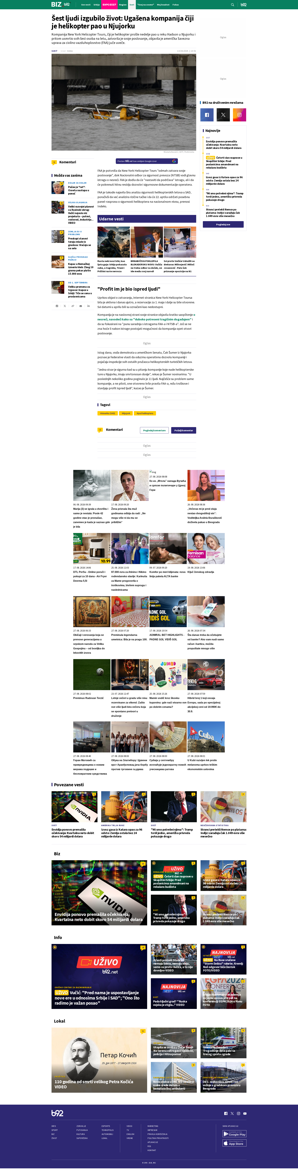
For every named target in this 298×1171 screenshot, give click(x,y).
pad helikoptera (145, 413)
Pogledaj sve (223, 224)
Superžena (82, 1138)
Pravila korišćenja (157, 1134)
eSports (106, 1126)
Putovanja (82, 1130)
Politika (158, 956)
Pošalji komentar (183, 430)
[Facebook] (207, 114)
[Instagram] (239, 114)
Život (54, 1138)
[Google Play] (234, 1134)
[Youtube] (244, 1113)
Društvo (208, 990)
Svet (55, 50)
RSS (149, 1146)
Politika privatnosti (158, 1138)
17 (62, 183)
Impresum (152, 1130)
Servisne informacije (215, 1077)
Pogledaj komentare (154, 430)
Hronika (158, 1043)
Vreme (130, 1138)
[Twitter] (223, 114)
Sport (55, 1130)
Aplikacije (153, 1142)
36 (62, 203)
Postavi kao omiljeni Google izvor (137, 161)
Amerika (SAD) (108, 413)
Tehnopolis (107, 1130)
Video (129, 1126)
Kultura (81, 1134)
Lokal (105, 1138)
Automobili (107, 1134)
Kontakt (152, 1150)
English (130, 1134)
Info (54, 1126)
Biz (53, 1134)
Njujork (126, 413)
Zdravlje (81, 1126)
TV (128, 1130)
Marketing (153, 1126)
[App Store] (234, 1143)
